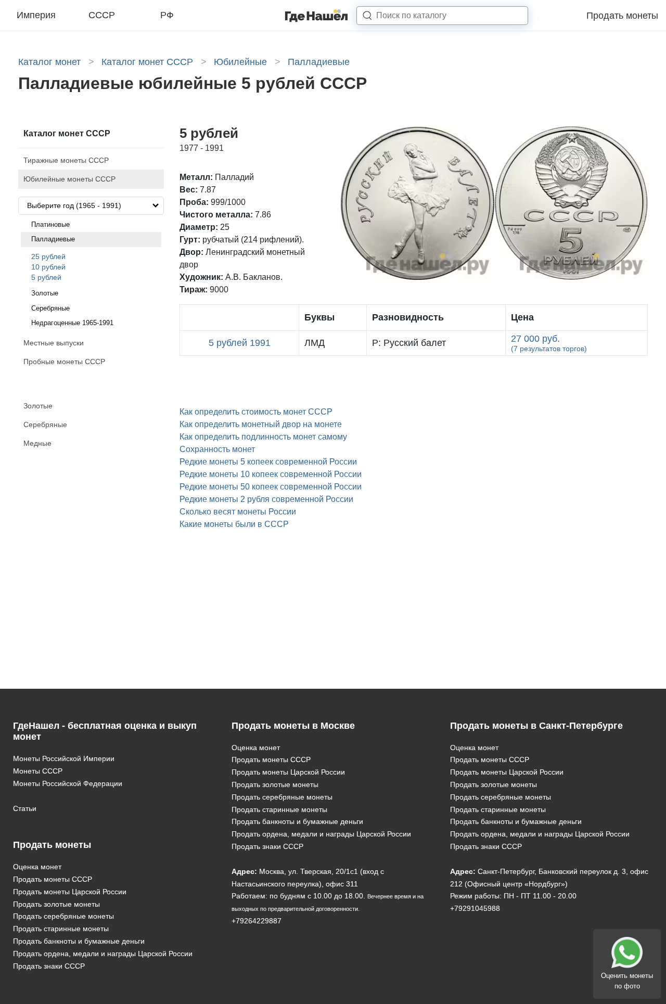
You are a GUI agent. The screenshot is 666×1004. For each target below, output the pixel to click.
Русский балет (409, 343)
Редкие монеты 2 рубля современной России (266, 499)
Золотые (44, 293)
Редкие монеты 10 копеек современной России (271, 474)
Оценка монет (37, 867)
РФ (167, 15)
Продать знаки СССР (49, 966)
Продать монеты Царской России (69, 891)
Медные (37, 443)
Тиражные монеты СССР (66, 160)
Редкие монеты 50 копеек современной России (271, 486)
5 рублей (46, 277)
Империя (36, 15)
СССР (101, 15)
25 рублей (48, 256)
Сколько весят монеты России (238, 511)
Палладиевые (53, 239)
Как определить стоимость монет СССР (256, 411)
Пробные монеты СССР (64, 361)
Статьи (24, 808)
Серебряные (50, 308)
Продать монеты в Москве (293, 725)
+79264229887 (256, 921)
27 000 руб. (549, 343)
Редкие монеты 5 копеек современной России (268, 461)
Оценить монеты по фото (627, 981)
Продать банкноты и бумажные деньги (79, 941)
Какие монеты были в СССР (234, 524)
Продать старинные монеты (61, 928)
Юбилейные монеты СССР (69, 179)
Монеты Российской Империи (63, 758)
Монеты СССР (37, 771)
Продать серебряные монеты (63, 916)
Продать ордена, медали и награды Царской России (103, 953)
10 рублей (48, 267)
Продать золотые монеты (56, 904)
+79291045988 (475, 908)
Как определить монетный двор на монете (261, 424)
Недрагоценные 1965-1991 (72, 323)
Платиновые (50, 224)
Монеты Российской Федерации (67, 783)
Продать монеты (622, 15)
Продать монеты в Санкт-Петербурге (536, 725)
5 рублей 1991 (240, 343)
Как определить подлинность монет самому (263, 436)
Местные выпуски (53, 343)
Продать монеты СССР (52, 879)
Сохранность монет (217, 449)
